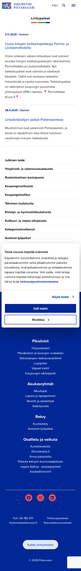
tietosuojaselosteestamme (39, 281)
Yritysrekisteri (40, 348)
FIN (54, 5)
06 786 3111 (26, 518)
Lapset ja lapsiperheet (40, 396)
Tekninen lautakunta (19, 203)
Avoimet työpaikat (18, 238)
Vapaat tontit (40, 368)
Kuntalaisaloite (40, 446)
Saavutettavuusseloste (58, 523)
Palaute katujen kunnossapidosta (40, 461)
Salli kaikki (40, 308)
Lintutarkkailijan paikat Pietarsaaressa (34, 119)
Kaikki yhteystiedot (40, 545)
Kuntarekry (40, 424)
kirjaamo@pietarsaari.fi (23, 523)
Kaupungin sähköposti (40, 373)
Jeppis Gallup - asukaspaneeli (40, 466)
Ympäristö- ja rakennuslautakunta (29, 169)
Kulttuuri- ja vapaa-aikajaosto (25, 220)
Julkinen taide (15, 160)
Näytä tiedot (60, 296)
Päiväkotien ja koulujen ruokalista (40, 353)
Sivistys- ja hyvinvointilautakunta (28, 212)
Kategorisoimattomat (20, 229)
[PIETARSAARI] (18, 5)
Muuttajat (40, 391)
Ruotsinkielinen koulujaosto (24, 177)
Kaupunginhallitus (17, 194)
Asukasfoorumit (40, 471)
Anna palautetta (40, 456)
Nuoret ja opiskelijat (40, 401)
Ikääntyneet (40, 406)
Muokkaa (38, 319)
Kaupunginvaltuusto (19, 186)
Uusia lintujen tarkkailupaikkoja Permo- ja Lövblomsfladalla (37, 45)
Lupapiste (40, 363)
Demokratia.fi (40, 451)
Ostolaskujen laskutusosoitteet (40, 358)
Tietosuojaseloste (57, 518)
